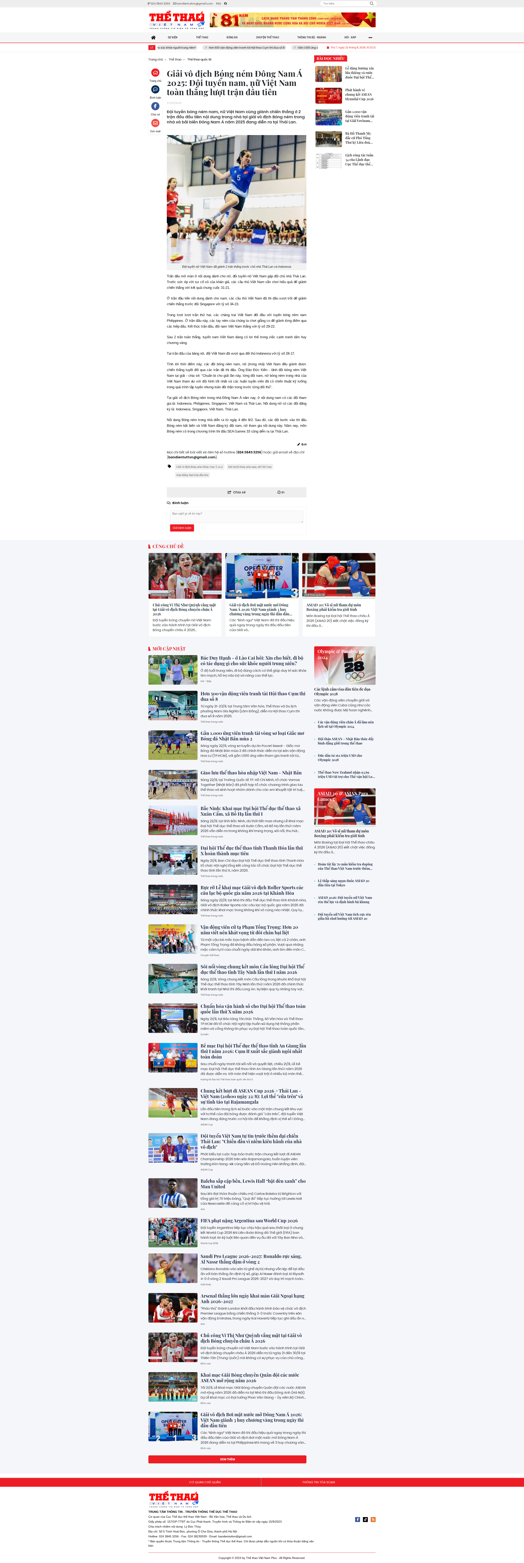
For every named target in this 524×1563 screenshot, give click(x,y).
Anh (203, 1209)
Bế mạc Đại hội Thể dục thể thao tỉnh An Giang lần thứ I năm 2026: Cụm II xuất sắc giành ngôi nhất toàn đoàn (253, 1051)
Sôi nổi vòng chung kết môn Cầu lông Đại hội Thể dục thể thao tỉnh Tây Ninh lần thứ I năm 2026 (252, 969)
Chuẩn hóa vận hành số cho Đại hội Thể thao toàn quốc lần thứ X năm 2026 (253, 1009)
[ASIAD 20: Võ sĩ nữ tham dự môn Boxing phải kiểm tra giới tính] (338, 576)
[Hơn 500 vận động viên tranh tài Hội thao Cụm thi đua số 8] (173, 705)
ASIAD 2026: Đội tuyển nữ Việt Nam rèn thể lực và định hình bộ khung (345, 900)
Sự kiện (205, 1034)
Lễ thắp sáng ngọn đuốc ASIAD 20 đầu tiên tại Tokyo (343, 883)
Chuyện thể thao (210, 955)
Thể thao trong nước (212, 721)
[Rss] (373, 1519)
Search (372, 4)
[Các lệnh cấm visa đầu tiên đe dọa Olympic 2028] (345, 665)
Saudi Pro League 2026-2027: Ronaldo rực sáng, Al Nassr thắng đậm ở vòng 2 (251, 1259)
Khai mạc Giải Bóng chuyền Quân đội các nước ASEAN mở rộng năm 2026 (250, 1377)
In (283, 492)
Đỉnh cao (206, 1363)
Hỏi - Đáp (206, 681)
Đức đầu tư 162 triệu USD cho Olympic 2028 (340, 758)
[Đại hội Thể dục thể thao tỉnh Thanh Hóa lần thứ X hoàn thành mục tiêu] (173, 860)
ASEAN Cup (207, 1124)
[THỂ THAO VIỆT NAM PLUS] (177, 19)
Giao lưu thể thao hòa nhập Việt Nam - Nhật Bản (251, 773)
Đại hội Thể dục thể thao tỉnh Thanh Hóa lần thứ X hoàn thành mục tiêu (252, 850)
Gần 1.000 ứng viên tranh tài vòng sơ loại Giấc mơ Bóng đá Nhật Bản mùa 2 (282, 47)
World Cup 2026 (209, 1243)
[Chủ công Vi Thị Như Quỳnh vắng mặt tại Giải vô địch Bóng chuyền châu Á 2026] (185, 576)
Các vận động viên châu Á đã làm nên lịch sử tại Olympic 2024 (346, 724)
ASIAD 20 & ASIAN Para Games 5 (342, 796)
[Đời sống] (293, 20)
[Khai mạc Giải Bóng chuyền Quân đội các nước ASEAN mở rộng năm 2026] (173, 1387)
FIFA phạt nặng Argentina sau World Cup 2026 (249, 1220)
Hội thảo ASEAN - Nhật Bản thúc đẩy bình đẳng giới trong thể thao (346, 741)
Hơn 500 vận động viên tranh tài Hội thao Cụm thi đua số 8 (183, 47)
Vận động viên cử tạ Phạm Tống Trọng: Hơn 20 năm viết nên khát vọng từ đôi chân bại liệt (249, 930)
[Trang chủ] (153, 37)
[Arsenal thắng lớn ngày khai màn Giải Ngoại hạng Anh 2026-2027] (173, 1308)
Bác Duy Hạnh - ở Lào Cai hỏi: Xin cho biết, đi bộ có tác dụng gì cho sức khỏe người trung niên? (252, 660)
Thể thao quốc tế (161, 594)
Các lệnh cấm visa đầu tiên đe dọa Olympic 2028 (342, 691)
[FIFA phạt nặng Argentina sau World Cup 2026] (173, 1232)
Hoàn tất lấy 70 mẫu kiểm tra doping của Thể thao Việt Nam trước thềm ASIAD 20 (345, 866)
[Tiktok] (365, 1519)
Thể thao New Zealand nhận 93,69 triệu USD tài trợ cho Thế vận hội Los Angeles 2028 (346, 774)
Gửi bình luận (182, 528)
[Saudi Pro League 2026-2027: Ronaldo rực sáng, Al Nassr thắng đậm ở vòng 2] (173, 1268)
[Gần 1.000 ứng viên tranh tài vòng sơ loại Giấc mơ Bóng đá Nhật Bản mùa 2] (173, 745)
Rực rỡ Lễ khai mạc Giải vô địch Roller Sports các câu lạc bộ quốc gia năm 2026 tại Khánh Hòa (252, 890)
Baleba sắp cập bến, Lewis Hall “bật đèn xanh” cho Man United (253, 1184)
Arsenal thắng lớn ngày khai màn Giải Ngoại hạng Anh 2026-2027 (252, 1298)
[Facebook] (357, 1519)
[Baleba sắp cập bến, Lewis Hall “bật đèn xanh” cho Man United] (173, 1193)
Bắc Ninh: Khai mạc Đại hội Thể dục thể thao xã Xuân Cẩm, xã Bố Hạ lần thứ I (251, 811)
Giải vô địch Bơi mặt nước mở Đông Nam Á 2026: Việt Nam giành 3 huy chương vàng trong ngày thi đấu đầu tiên (259, 609)
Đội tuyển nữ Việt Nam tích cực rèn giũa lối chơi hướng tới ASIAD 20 (344, 916)
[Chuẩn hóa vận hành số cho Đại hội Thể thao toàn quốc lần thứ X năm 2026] (173, 1018)
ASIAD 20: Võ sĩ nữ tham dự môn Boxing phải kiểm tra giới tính (333, 607)
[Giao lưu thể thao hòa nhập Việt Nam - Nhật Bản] (173, 784)
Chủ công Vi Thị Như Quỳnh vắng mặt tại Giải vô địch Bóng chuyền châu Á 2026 (184, 609)
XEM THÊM (227, 1459)
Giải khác (206, 1284)
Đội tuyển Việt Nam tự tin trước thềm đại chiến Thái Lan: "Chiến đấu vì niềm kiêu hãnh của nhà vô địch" (251, 1141)
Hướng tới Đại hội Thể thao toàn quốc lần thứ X (227, 1079)
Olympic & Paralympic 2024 (341, 654)
